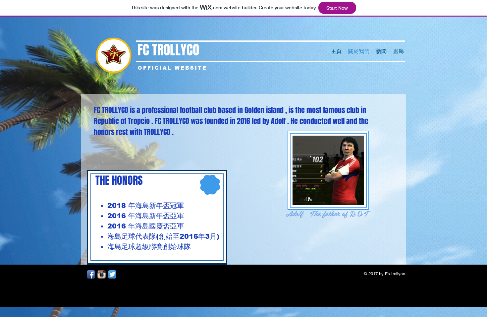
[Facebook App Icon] (91, 274)
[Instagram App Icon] (101, 274)
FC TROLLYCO (168, 50)
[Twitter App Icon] (112, 274)
